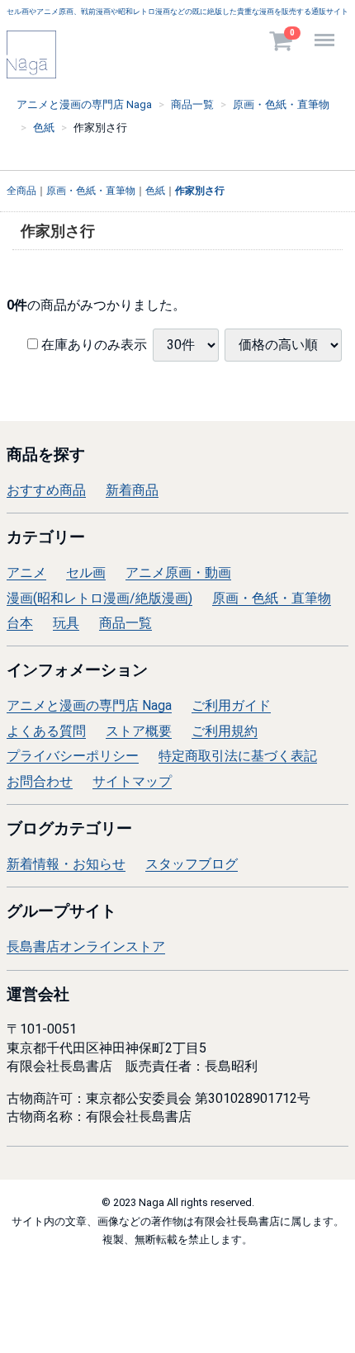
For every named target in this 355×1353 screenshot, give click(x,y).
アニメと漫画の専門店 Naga (89, 705)
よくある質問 (46, 731)
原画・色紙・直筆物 (90, 191)
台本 (20, 623)
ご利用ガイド (231, 705)
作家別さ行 (200, 191)
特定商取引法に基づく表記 (238, 756)
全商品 (21, 191)
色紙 (155, 191)
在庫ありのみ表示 (92, 345)
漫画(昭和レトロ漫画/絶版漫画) (99, 598)
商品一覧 (125, 623)
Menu (326, 31)
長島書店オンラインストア (86, 946)
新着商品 (132, 490)
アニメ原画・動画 (178, 572)
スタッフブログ (191, 864)
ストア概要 (139, 731)
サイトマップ (132, 781)
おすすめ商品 (46, 490)
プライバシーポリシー (73, 756)
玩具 (66, 623)
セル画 (86, 572)
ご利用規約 (225, 731)
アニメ (26, 572)
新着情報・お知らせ (66, 864)
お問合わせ (40, 781)
